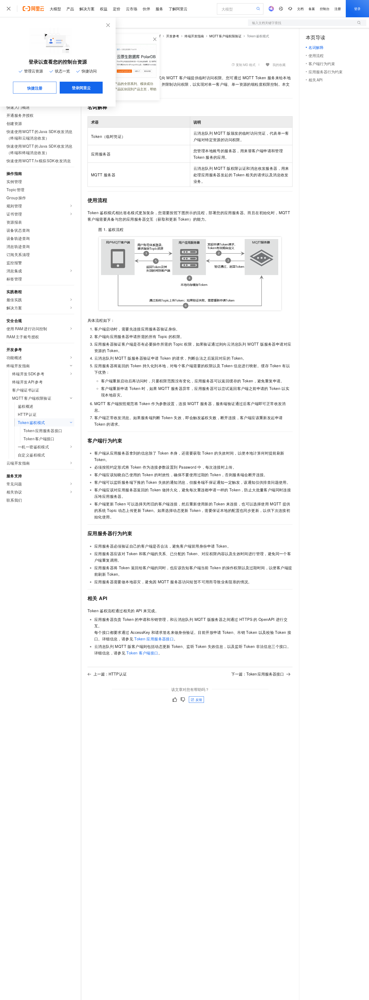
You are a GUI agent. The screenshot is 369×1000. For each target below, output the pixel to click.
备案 (311, 8)
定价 (116, 8)
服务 (159, 8)
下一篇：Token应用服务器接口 (257, 674)
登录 (357, 8)
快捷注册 (34, 88)
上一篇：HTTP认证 (110, 674)
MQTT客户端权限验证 (225, 36)
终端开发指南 (194, 36)
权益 (104, 8)
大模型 (55, 8)
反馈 (199, 699)
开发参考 (172, 36)
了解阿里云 (178, 8)
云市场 (131, 8)
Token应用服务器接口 (154, 638)
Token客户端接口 (142, 652)
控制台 (325, 8)
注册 (337, 8)
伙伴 (146, 8)
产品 (70, 8)
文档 (300, 8)
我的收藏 (279, 64)
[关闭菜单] (8, 8)
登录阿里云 (81, 87)
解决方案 (87, 8)
